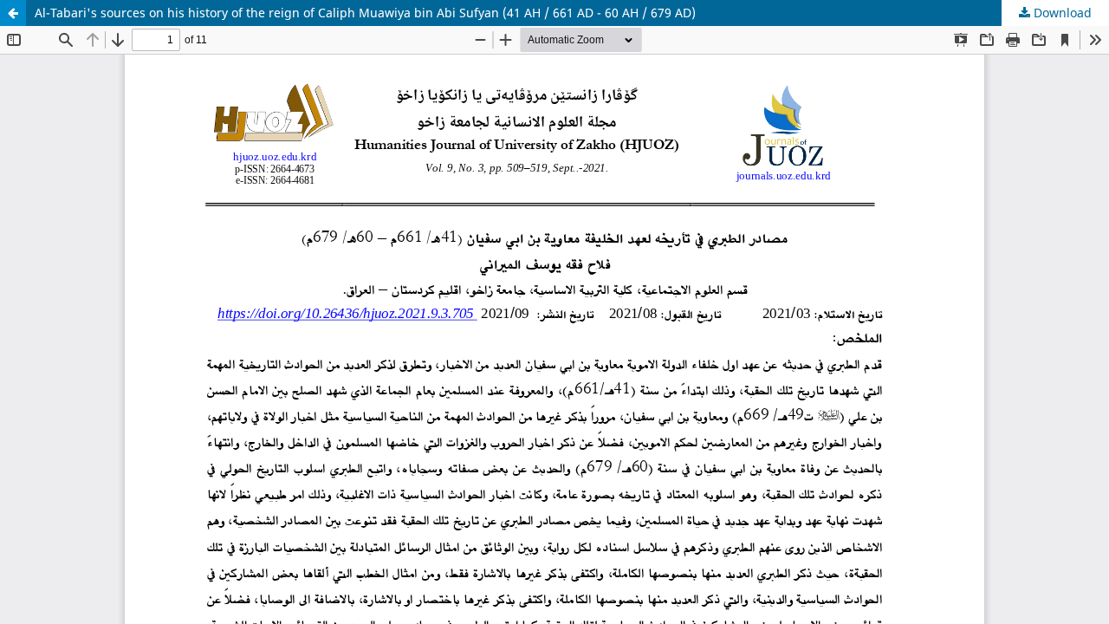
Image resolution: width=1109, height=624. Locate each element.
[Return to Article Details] (13, 13)
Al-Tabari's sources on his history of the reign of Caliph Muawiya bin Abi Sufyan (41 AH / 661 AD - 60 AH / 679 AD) (365, 12)
